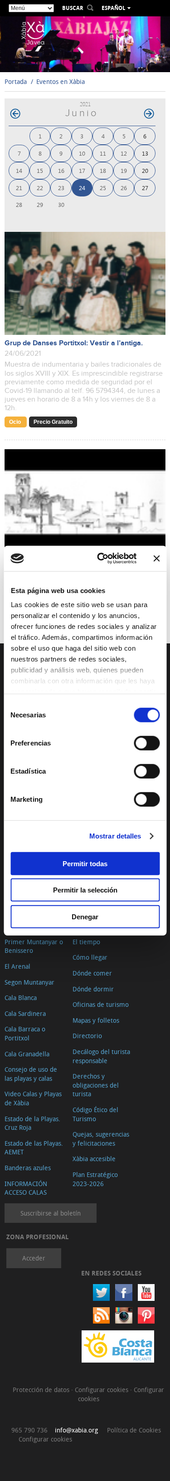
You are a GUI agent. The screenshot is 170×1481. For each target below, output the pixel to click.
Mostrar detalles (115, 836)
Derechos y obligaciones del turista (96, 1085)
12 (124, 153)
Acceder (33, 1258)
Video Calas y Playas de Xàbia (33, 1098)
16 (61, 170)
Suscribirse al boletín (50, 1213)
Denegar (85, 916)
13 (145, 153)
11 (103, 153)
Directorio (87, 1035)
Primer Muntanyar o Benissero (34, 946)
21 (19, 187)
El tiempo (86, 941)
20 (145, 170)
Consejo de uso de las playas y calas (31, 1074)
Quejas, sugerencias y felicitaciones (101, 1139)
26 (124, 187)
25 (103, 187)
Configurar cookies (102, 1389)
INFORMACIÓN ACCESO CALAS (26, 1188)
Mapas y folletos (96, 1020)
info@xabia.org (76, 1430)
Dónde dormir (93, 989)
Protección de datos (42, 1389)
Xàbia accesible (94, 1158)
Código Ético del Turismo (95, 1114)
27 (145, 187)
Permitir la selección (85, 890)
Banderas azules (28, 1167)
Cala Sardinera (25, 1013)
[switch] (147, 743)
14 (19, 170)
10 (82, 153)
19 (124, 170)
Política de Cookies (134, 1430)
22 (40, 187)
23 (61, 187)
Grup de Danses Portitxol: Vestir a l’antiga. (74, 343)
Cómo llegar (90, 957)
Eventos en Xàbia (60, 81)
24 (82, 187)
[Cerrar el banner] (156, 558)
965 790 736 (29, 1430)
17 (82, 170)
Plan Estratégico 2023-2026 (95, 1179)
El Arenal (17, 966)
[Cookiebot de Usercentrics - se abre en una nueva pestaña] (101, 558)
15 (40, 170)
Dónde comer (92, 973)
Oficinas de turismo (101, 1004)
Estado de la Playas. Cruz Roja (32, 1123)
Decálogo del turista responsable (101, 1056)
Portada (16, 81)
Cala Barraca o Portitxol (25, 1033)
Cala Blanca (21, 997)
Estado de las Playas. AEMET (34, 1148)
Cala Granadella (27, 1053)
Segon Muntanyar (29, 982)
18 (103, 170)
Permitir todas (85, 863)
